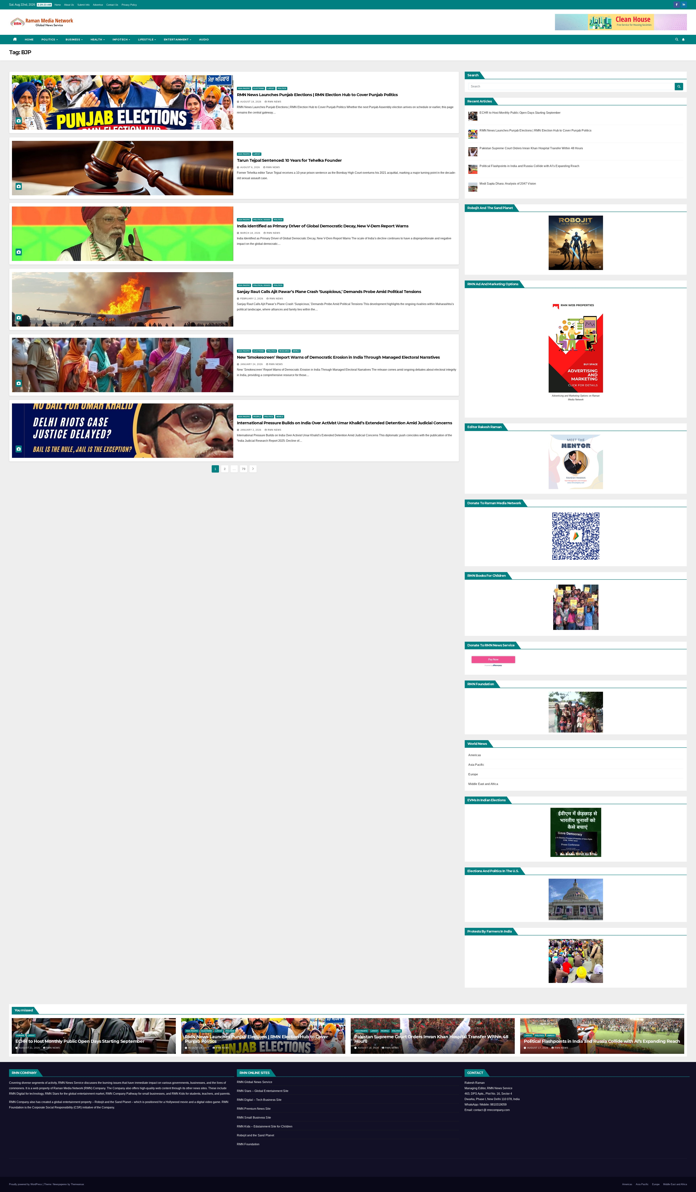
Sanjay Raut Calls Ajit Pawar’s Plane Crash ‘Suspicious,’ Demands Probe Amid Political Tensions (329, 291)
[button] (676, 39)
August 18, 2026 (369, 1048)
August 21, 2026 (30, 1048)
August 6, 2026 (250, 167)
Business (73, 39)
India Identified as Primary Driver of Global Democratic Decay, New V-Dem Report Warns (323, 226)
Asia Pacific (244, 88)
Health (97, 39)
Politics (49, 39)
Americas (474, 755)
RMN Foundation (248, 1144)
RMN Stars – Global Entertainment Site (262, 1090)
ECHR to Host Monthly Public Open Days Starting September (79, 1041)
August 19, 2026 (251, 101)
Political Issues (261, 220)
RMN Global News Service (254, 1082)
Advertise (98, 4)
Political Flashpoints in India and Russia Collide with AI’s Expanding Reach (602, 1041)
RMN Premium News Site (254, 1108)
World (296, 351)
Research (284, 351)
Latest (270, 88)
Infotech (121, 39)
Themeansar (77, 1184)
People (257, 417)
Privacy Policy (129, 4)
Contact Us (112, 4)
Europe (473, 774)
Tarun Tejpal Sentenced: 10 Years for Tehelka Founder (289, 160)
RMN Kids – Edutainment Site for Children (265, 1126)
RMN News (274, 101)
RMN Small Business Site (254, 1117)
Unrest (551, 1035)
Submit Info (83, 4)
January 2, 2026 (251, 430)
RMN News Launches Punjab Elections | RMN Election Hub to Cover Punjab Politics (317, 94)
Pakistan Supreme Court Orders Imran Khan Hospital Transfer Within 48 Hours (431, 1039)
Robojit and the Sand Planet (255, 1135)
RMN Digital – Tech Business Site (259, 1099)
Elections (258, 88)
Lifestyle (146, 39)
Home (58, 4)
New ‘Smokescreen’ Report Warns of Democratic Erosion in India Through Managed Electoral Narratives (338, 357)
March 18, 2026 (250, 233)
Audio (204, 39)
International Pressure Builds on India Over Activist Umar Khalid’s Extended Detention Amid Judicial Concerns (344, 422)
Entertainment (177, 39)
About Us (69, 4)
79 (243, 469)
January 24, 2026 (252, 364)
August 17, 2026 (538, 1048)
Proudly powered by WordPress (26, 1184)
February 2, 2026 (252, 298)
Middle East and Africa (483, 783)
